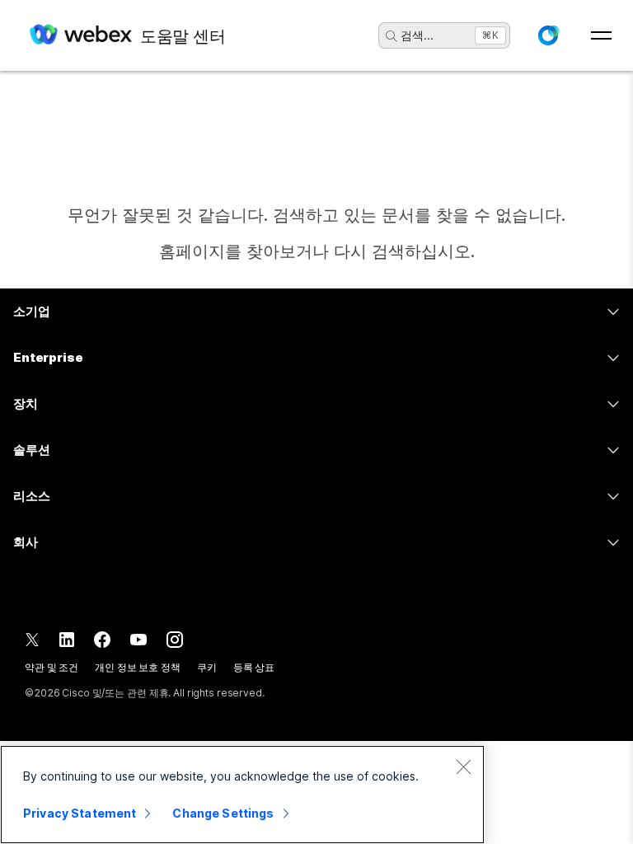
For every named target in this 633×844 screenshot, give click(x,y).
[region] (242, 794)
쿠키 (207, 667)
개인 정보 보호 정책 (138, 667)
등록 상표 (253, 667)
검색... (417, 35)
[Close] (463, 766)
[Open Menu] (601, 35)
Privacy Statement (79, 813)
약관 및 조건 (51, 667)
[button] (548, 35)
